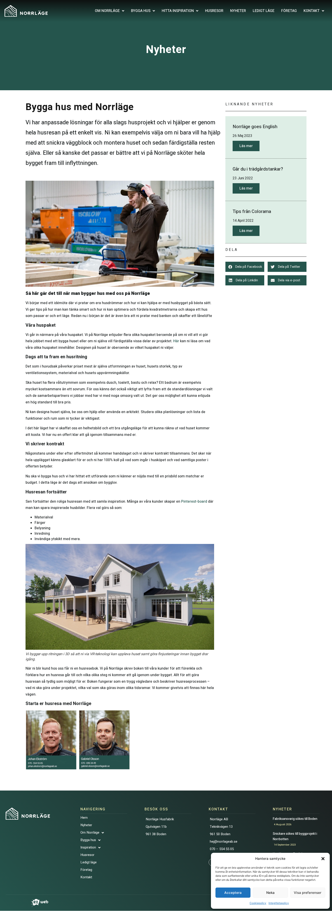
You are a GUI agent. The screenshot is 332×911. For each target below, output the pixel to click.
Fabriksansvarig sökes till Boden (296, 818)
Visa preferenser (307, 892)
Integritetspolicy (279, 903)
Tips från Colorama (252, 211)
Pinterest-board (194, 501)
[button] (323, 858)
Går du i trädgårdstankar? (258, 169)
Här (176, 341)
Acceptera (233, 892)
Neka (270, 892)
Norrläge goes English (255, 126)
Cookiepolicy (258, 903)
